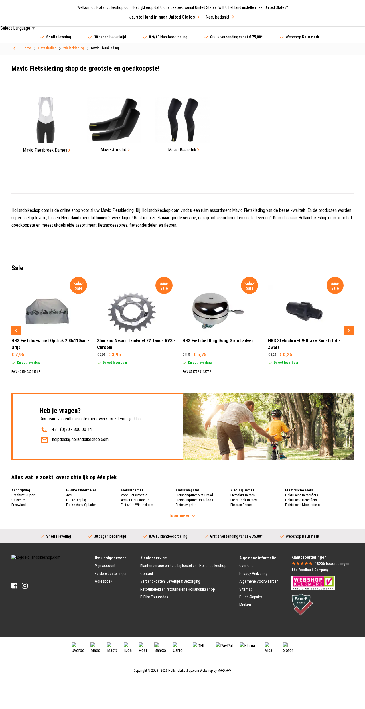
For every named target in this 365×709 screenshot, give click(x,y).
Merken (245, 604)
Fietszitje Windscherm (137, 505)
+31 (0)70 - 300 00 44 (72, 429)
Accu (70, 495)
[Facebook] (14, 586)
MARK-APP (224, 671)
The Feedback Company (309, 570)
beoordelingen (332, 563)
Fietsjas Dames (241, 505)
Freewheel (18, 505)
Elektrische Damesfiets (301, 495)
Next (349, 330)
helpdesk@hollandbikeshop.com (80, 439)
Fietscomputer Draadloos (194, 500)
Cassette (18, 500)
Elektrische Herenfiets (301, 500)
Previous (16, 330)
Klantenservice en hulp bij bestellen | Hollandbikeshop (183, 565)
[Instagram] (25, 586)
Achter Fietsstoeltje (135, 500)
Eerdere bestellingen (111, 573)
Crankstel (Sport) (24, 495)
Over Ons (246, 565)
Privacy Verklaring (253, 573)
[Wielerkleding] (15, 48)
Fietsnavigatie (186, 505)
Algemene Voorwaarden (259, 581)
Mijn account (105, 565)
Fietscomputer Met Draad (194, 495)
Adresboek (103, 581)
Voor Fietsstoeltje (134, 495)
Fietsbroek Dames (243, 500)
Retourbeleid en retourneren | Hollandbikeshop (177, 589)
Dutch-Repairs (250, 597)
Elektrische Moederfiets (302, 505)
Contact (146, 573)
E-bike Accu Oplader (81, 505)
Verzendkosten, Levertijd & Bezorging (170, 581)
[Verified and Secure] (302, 604)
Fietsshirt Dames (242, 495)
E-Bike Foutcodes (154, 597)
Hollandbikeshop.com (183, 671)
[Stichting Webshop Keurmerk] (313, 582)
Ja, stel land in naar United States (162, 17)
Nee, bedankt (217, 17)
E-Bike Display (76, 500)
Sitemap (246, 589)
